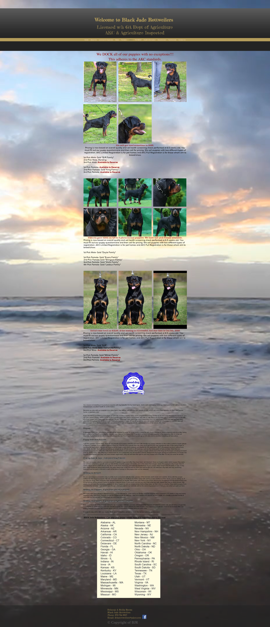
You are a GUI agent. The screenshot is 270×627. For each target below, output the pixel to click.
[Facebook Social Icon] (144, 617)
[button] (100, 82)
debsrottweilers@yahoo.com (128, 617)
